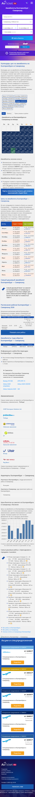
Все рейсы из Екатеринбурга (11, 627)
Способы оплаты (6, 788)
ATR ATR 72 (21, 381)
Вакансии (3, 791)
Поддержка (4, 786)
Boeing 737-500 (8, 381)
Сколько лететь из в (17, 632)
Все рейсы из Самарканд (10, 630)
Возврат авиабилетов (7, 790)
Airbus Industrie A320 (9, 389)
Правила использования (7, 795)
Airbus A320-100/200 (24, 384)
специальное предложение (17, 54)
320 (19, 389)
